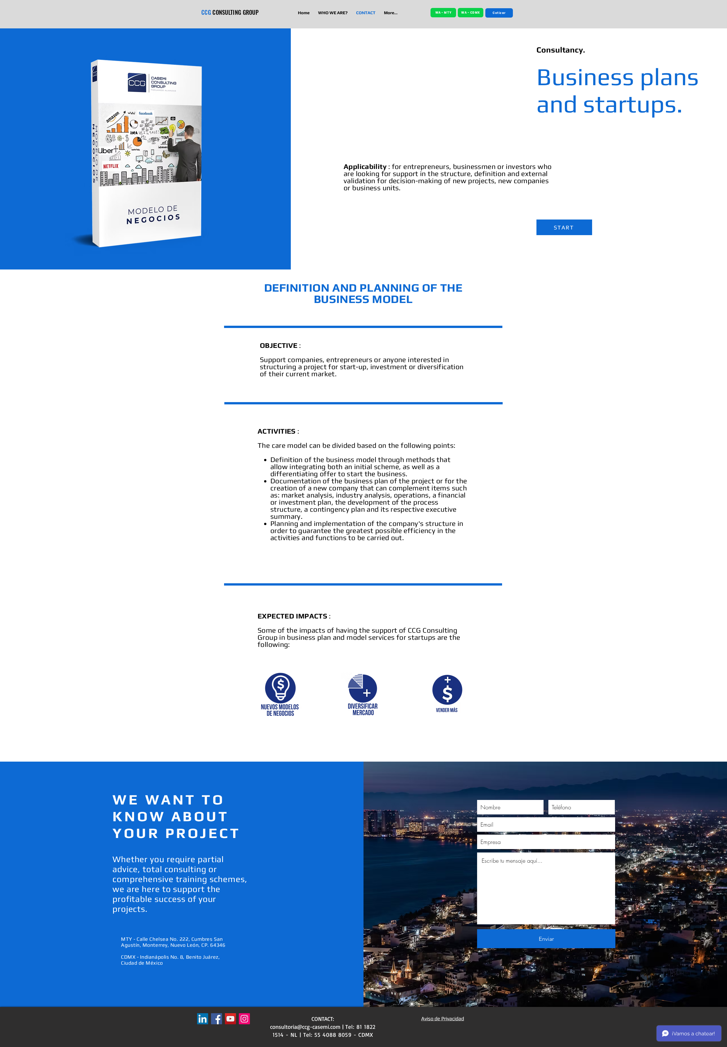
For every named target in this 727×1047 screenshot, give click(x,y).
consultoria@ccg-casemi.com (305, 1026)
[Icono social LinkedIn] (202, 1018)
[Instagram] (244, 1018)
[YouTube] (230, 1018)
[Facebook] (216, 1018)
